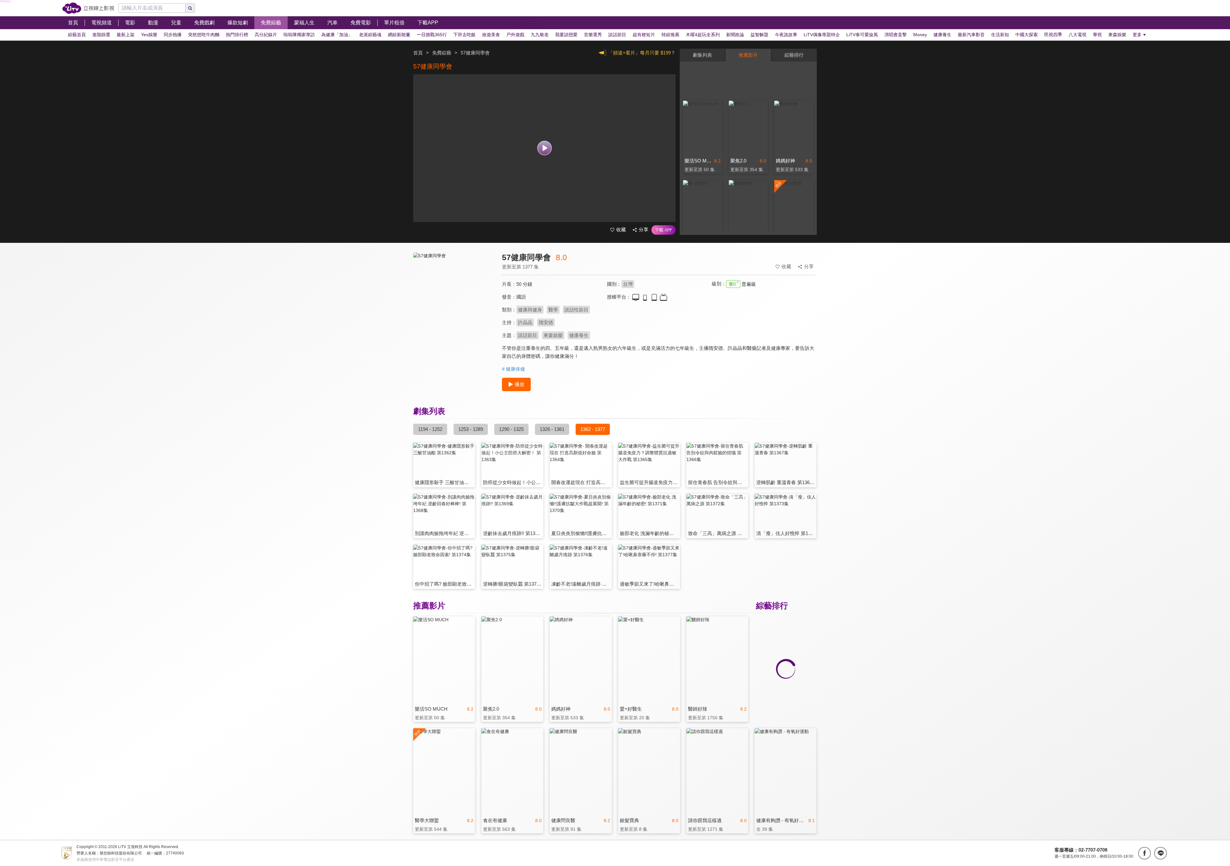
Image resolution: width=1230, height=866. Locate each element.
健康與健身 (530, 309)
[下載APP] (664, 230)
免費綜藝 (441, 52)
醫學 (553, 309)
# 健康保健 (513, 369)
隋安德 (546, 322)
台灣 (628, 284)
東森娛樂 (553, 335)
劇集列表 (702, 55)
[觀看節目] (544, 148)
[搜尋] (190, 8)
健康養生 (578, 335)
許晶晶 (525, 322)
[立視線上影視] (88, 8)
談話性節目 (576, 309)
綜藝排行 (794, 55)
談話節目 (527, 335)
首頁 (418, 52)
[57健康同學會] (453, 309)
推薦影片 (748, 55)
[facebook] (1144, 853)
